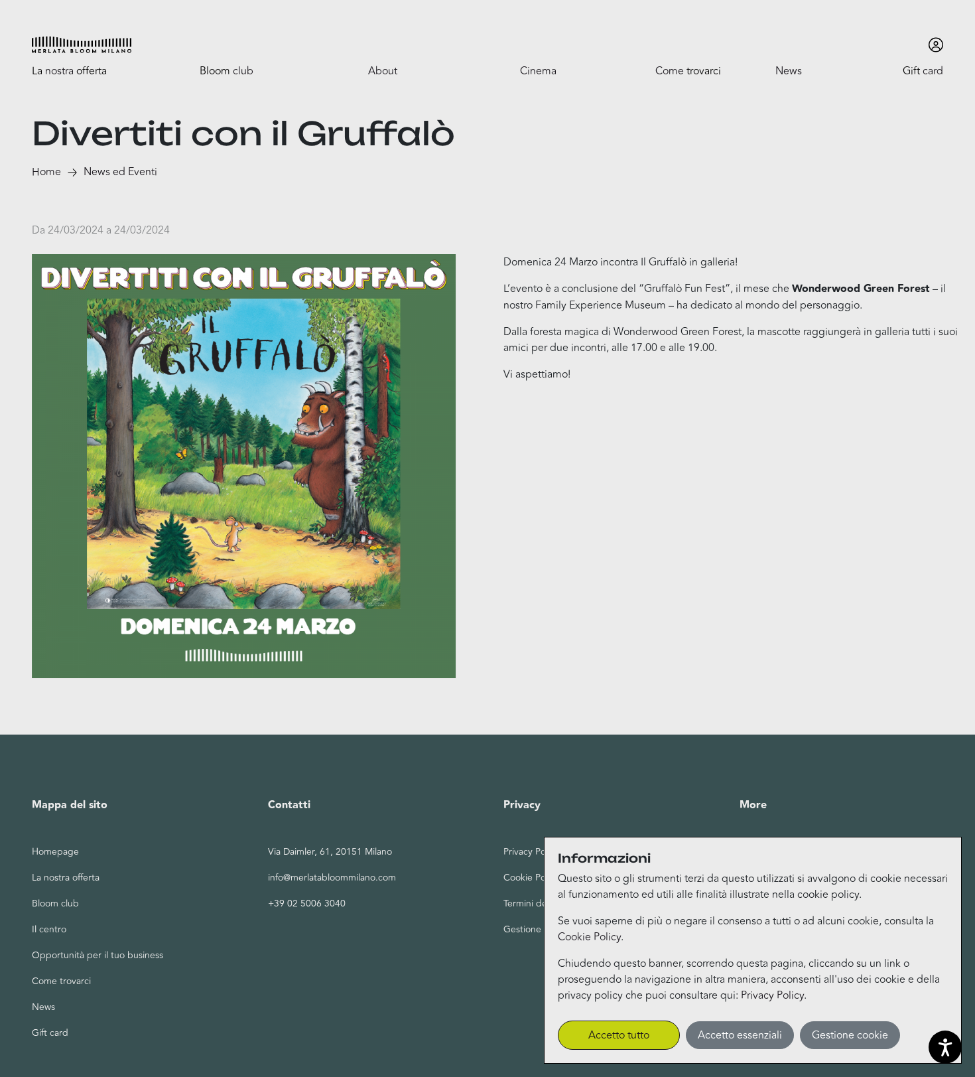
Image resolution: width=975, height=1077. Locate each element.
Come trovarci (61, 981)
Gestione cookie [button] (850, 1035)
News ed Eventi (120, 172)
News (43, 1007)
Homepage (55, 852)
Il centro (49, 929)
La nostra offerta (65, 878)
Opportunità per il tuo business (97, 955)
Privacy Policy (772, 995)
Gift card (50, 1033)
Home (46, 172)
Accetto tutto (618, 1035)
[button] (81, 44)
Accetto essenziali (740, 1035)
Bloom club (55, 903)
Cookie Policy (589, 937)
